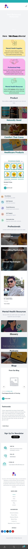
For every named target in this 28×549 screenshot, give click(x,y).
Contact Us (14, 521)
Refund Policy (14, 519)
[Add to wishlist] (22, 162)
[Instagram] (7, 531)
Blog (14, 502)
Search (14, 547)
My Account (4, 547)
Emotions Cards (8, 182)
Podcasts (14, 351)
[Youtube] (13, 531)
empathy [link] (12, 412)
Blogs (14, 365)
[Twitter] (5, 531)
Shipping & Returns (14, 517)
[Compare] (22, 164)
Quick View (22, 166)
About (14, 496)
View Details (7, 303)
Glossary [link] (14, 334)
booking (5, 297)
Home (14, 494)
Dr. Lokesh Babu (8, 299)
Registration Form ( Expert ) (14, 523)
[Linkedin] (10, 531)
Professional (14, 500)
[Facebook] (2, 531)
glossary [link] (13, 89)
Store (14, 498)
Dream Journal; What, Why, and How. (12, 393)
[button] (15, 437)
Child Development (7, 180)
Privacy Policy (14, 515)
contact (14, 505)
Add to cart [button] (9, 187)
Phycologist (9, 297)
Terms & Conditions (14, 512)
